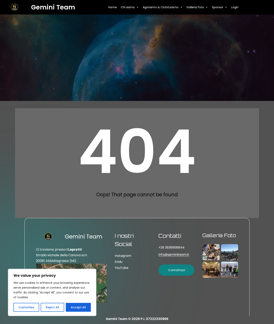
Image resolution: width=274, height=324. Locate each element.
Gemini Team (53, 7)
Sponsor (217, 7)
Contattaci (176, 270)
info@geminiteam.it (173, 254)
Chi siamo (128, 7)
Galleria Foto (195, 7)
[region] (52, 292)
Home (112, 7)
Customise (26, 307)
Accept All (78, 307)
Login (234, 7)
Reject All (52, 307)
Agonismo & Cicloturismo (161, 7)
